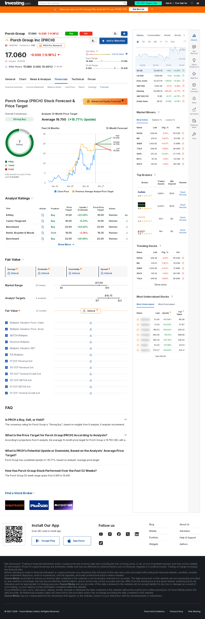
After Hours (15, 66)
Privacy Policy (176, 611)
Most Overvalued (166, 304)
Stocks (177, 35)
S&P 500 (141, 86)
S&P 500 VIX (143, 96)
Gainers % (157, 119)
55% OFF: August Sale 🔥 (148, 3)
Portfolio (153, 537)
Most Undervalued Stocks (153, 296)
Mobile (152, 531)
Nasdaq (140, 91)
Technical (77, 79)
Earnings (92, 87)
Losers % (170, 119)
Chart (22, 79)
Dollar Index (142, 101)
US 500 (140, 75)
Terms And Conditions (154, 611)
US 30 (139, 70)
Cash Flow (70, 87)
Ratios (82, 87)
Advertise (185, 531)
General (10, 79)
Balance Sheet (54, 87)
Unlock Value (118, 54)
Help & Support (188, 537)
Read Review (182, 193)
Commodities (154, 35)
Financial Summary (14, 87)
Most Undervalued (145, 304)
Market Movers (146, 112)
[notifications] (192, 2)
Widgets (153, 544)
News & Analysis (40, 79)
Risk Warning (194, 611)
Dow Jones (142, 80)
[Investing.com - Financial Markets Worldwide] (17, 3)
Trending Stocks (147, 245)
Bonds (167, 35)
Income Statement (35, 87)
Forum (92, 79)
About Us (184, 524)
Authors (184, 544)
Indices (140, 35)
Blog (151, 524)
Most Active (142, 119)
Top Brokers (144, 174)
